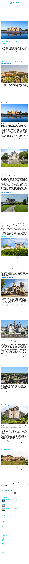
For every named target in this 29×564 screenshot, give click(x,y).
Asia (3, 521)
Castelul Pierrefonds (7, 277)
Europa (3, 526)
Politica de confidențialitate (6, 552)
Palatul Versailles (6, 63)
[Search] (15, 493)
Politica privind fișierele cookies (7, 553)
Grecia (3, 530)
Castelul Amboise (6, 192)
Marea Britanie (4, 536)
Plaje (3, 539)
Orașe (3, 538)
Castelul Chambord (7, 103)
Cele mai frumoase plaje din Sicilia (7, 490)
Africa (3, 517)
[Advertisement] (14, 12)
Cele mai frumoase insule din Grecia (7, 489)
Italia (3, 534)
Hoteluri (3, 531)
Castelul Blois (5, 319)
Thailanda (3, 547)
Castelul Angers (6, 405)
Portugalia (3, 540)
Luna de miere (4, 535)
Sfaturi (3, 544)
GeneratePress (19, 562)
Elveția (3, 525)
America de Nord (4, 518)
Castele (3, 522)
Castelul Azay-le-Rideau (8, 147)
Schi (3, 543)
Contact (3, 551)
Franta (3, 527)
